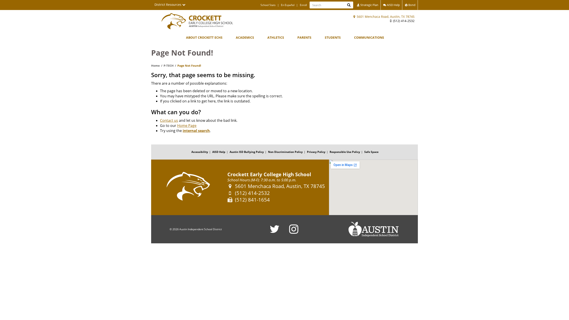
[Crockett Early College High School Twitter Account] (275, 232)
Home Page (186, 125)
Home (155, 66)
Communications (369, 37)
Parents (304, 37)
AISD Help (393, 5)
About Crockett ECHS (204, 37)
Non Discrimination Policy (285, 152)
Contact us (169, 120)
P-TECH (169, 66)
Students (333, 37)
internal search (196, 130)
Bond (411, 5)
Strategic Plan (369, 5)
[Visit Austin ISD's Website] (373, 229)
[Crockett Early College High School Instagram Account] (293, 232)
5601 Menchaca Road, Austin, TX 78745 (385, 16)
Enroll (303, 5)
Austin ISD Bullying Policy (247, 152)
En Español (288, 5)
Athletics (275, 37)
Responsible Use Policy (345, 152)
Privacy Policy (316, 152)
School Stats (268, 5)
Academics (245, 37)
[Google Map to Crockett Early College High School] (373, 187)
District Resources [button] (168, 4)
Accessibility (199, 152)
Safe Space (371, 152)
